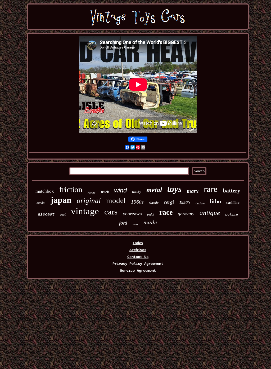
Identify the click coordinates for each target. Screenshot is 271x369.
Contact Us (137, 257)
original (89, 201)
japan (61, 200)
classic (154, 203)
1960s (137, 202)
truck (105, 192)
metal (154, 190)
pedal (150, 214)
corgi (169, 202)
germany (186, 213)
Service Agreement (138, 271)
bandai (41, 203)
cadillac (233, 202)
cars (111, 211)
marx (192, 191)
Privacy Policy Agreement (137, 264)
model (116, 200)
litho (215, 201)
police (231, 214)
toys (174, 189)
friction (70, 189)
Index (138, 243)
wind (120, 190)
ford (123, 223)
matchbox (44, 191)
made (150, 222)
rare (211, 189)
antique (210, 212)
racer (135, 224)
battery (231, 190)
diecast (46, 214)
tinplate (200, 203)
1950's (184, 202)
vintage (85, 211)
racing (92, 192)
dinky (136, 191)
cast (63, 214)
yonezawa (132, 213)
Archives (137, 250)
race (166, 212)
